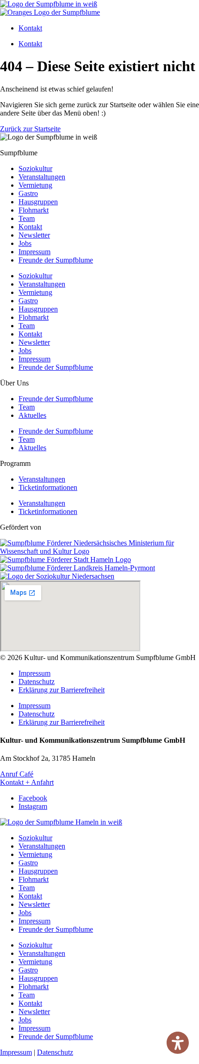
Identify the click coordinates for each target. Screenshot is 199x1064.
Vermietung (35, 185)
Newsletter (34, 235)
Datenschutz (37, 681)
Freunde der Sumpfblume (56, 260)
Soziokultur (35, 168)
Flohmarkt (34, 210)
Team (27, 218)
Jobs (25, 243)
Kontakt (30, 28)
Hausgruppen (38, 202)
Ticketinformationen (48, 487)
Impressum (34, 252)
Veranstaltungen (42, 177)
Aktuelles (32, 415)
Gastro (28, 193)
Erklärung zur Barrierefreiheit (62, 690)
